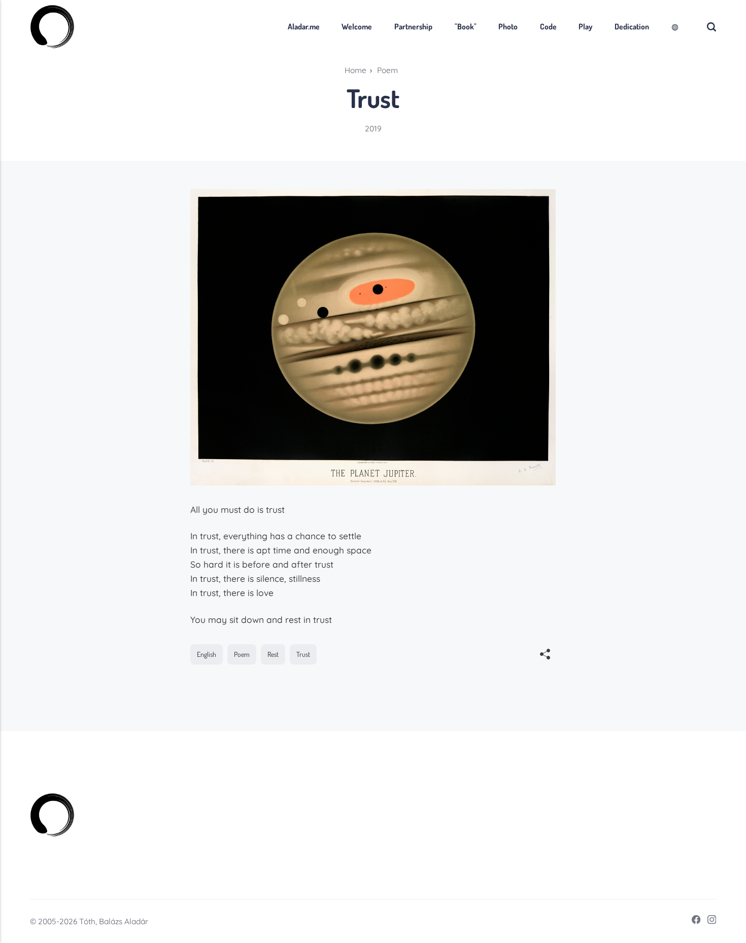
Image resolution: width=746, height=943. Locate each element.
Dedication (632, 26)
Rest (273, 654)
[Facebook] (693, 921)
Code (548, 26)
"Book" (466, 26)
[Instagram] (709, 921)
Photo (508, 26)
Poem (242, 654)
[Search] (711, 27)
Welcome (357, 26)
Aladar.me (304, 26)
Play (585, 26)
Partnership (413, 26)
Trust (303, 654)
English (206, 654)
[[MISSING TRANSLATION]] (545, 655)
